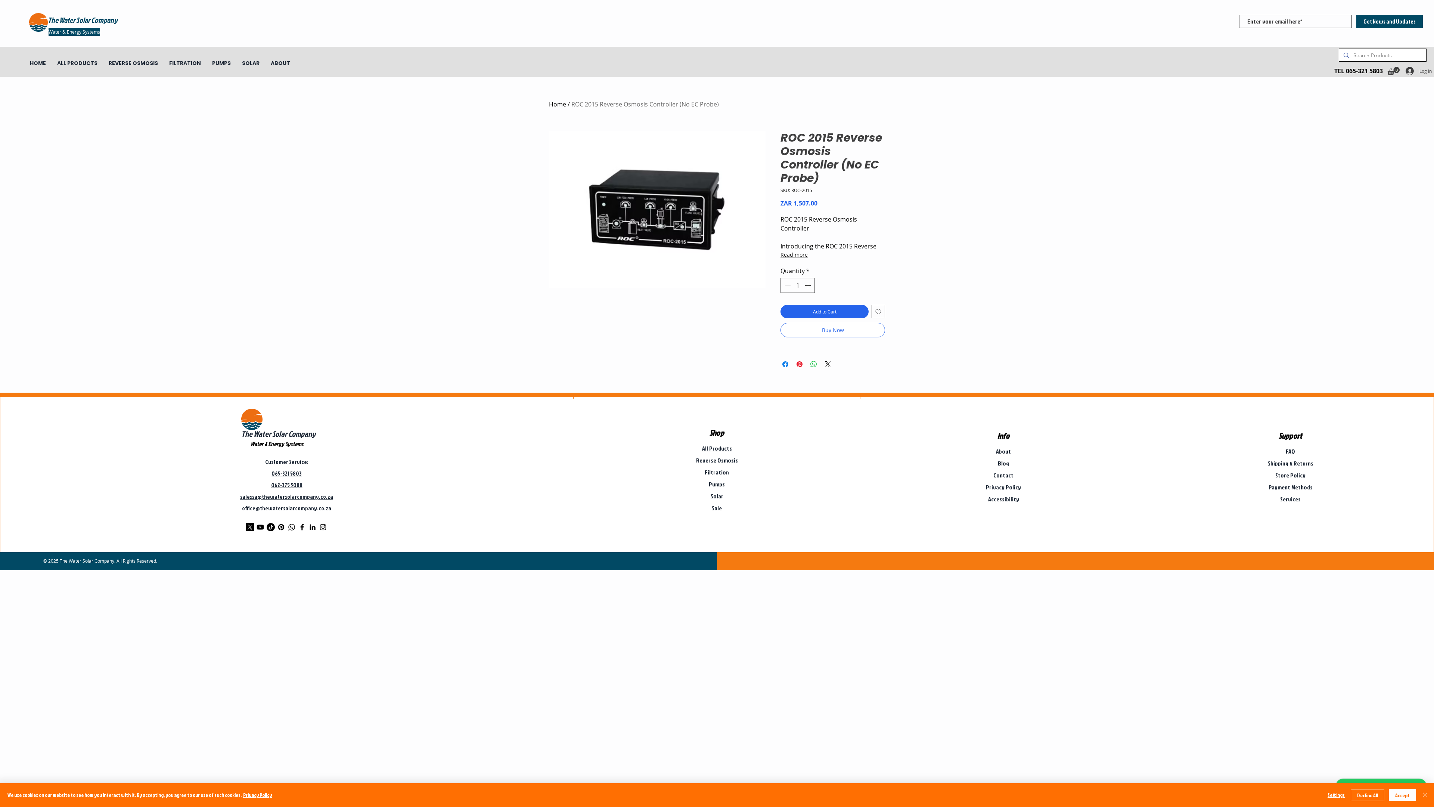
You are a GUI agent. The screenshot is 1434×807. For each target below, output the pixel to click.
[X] (250, 527)
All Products (717, 448)
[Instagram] (323, 527)
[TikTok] (271, 527)
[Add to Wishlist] (878, 311)
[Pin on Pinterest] (799, 364)
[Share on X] (827, 364)
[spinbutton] (797, 285)
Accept (1402, 795)
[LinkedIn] (312, 527)
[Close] (1425, 795)
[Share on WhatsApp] (813, 364)
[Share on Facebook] (785, 364)
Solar (717, 496)
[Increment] (808, 285)
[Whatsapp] (292, 527)
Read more (794, 254)
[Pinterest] (281, 527)
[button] (1393, 71)
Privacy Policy (257, 794)
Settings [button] (1336, 794)
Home (557, 104)
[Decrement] (787, 285)
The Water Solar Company (278, 433)
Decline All (1367, 795)
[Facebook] (302, 527)
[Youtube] (260, 527)
